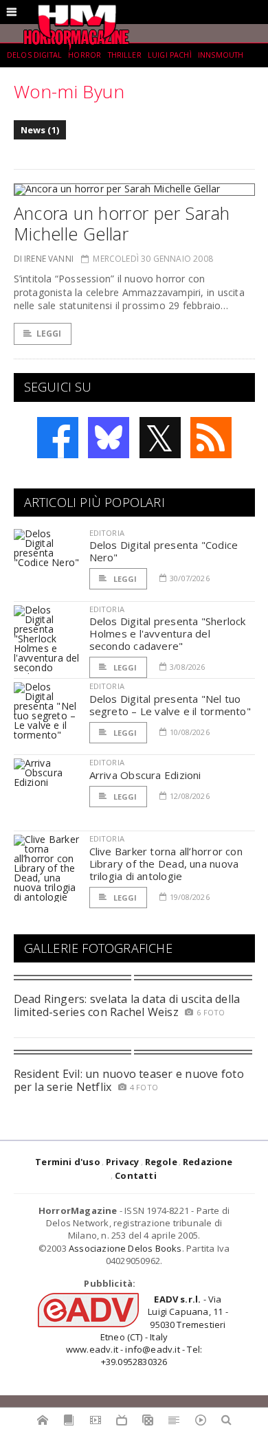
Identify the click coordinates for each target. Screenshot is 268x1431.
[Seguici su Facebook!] (57, 437)
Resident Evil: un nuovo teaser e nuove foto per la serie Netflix (129, 1080)
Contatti (136, 1175)
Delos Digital (34, 55)
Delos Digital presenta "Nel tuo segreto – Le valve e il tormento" (170, 705)
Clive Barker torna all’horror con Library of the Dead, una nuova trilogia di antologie (166, 863)
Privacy (122, 1162)
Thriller (125, 55)
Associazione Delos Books (125, 1248)
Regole (161, 1162)
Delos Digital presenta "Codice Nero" (163, 551)
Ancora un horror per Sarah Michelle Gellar (122, 223)
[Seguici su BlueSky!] (108, 437)
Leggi (49, 333)
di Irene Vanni (44, 258)
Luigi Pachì (170, 55)
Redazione (208, 1162)
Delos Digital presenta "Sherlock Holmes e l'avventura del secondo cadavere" (167, 633)
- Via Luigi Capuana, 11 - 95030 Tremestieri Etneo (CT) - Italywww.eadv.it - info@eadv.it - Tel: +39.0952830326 (147, 1330)
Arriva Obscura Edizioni (145, 775)
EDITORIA (106, 533)
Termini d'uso (67, 1162)
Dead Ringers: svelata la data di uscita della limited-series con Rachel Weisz (127, 1005)
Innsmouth (220, 55)
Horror (84, 55)
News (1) (40, 130)
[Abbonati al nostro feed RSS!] (211, 437)
